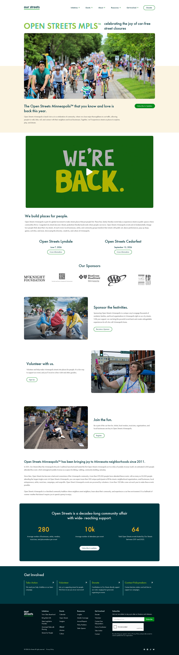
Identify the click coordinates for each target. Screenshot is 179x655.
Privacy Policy (50, 649)
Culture (61, 634)
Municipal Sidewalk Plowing (48, 628)
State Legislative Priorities (47, 622)
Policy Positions (82, 625)
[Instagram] (147, 649)
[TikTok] (150, 649)
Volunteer (98, 618)
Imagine (62, 621)
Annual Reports (82, 621)
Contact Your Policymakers (99, 622)
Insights (79, 614)
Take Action (98, 631)
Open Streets (63, 618)
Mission (61, 630)
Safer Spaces (81, 628)
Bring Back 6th (46, 618)
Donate (149, 8)
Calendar (62, 614)
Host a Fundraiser (100, 627)
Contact (97, 634)
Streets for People (47, 633)
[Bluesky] (153, 649)
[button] (89, 172)
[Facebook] (144, 649)
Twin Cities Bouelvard (48, 614)
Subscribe (149, 619)
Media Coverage (82, 618)
